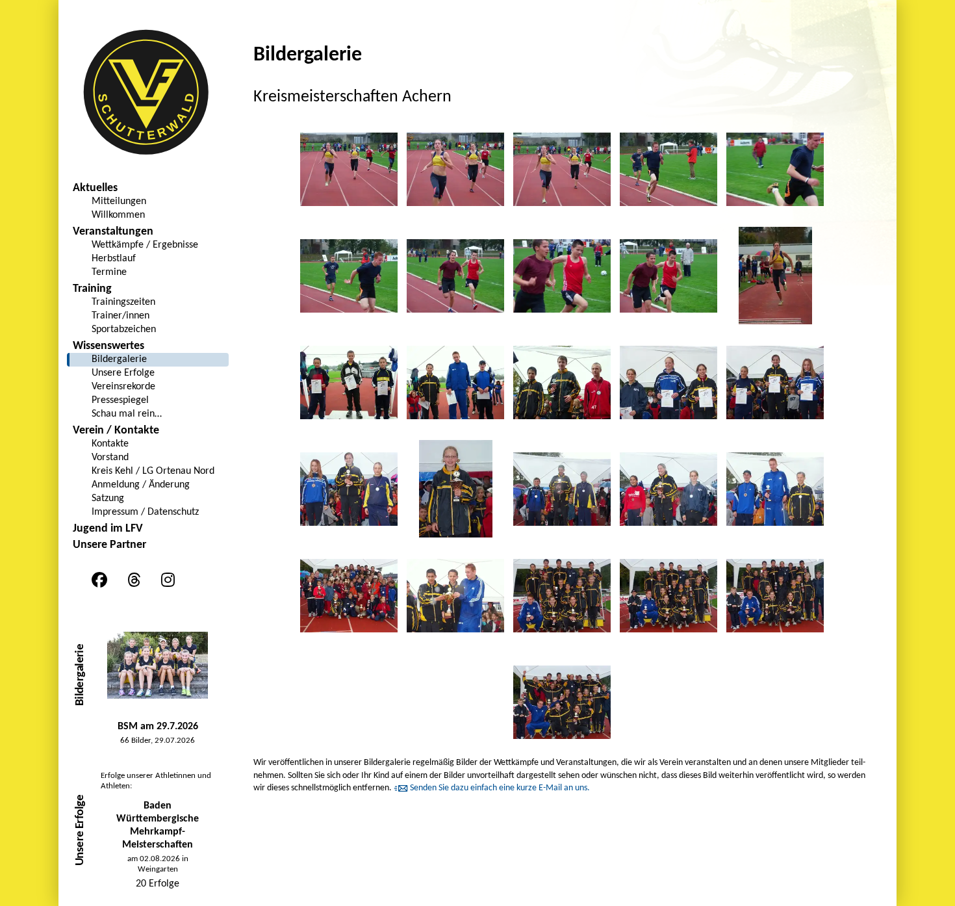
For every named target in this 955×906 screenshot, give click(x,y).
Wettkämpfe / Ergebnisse (145, 245)
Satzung (108, 498)
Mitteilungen (119, 201)
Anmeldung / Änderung (141, 485)
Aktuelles (95, 188)
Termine (109, 272)
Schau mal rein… (127, 414)
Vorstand (110, 457)
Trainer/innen (120, 316)
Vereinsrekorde (123, 387)
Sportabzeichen (124, 329)
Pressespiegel (120, 400)
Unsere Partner (109, 544)
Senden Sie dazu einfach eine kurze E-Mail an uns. (500, 788)
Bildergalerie (119, 359)
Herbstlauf (114, 258)
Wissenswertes (108, 346)
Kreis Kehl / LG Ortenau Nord (153, 471)
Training (92, 288)
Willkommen (118, 215)
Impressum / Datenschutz (145, 512)
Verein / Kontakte (116, 430)
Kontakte (110, 444)
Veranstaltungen (113, 231)
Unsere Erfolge (123, 373)
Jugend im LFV (108, 528)
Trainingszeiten (123, 302)
